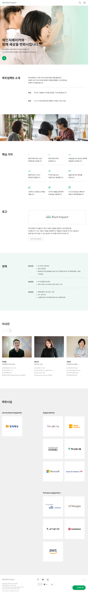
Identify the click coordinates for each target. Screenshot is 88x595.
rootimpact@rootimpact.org (16, 587)
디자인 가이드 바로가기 (36, 239)
